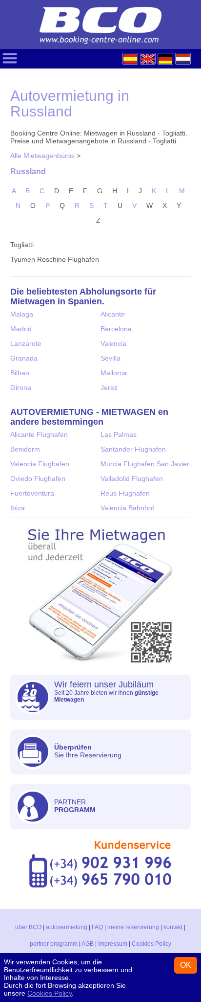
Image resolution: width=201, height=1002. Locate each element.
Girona (20, 387)
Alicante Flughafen (39, 434)
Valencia (113, 343)
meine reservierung (133, 927)
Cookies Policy (151, 943)
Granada (24, 358)
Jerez (109, 387)
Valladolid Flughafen (131, 478)
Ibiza (17, 508)
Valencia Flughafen (39, 464)
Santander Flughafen (133, 449)
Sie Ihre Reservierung (87, 751)
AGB (87, 943)
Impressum (112, 943)
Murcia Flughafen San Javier (144, 464)
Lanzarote (25, 343)
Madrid (21, 329)
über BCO (28, 927)
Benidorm (25, 449)
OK (185, 965)
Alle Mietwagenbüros (42, 155)
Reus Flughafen (125, 493)
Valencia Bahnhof (127, 508)
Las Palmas (118, 434)
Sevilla (110, 358)
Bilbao (19, 373)
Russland (28, 171)
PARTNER (75, 806)
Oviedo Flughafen (37, 478)
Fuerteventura (32, 493)
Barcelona (116, 329)
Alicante (112, 314)
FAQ (97, 927)
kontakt (172, 927)
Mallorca (113, 373)
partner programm (54, 943)
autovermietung (66, 927)
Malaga (21, 314)
